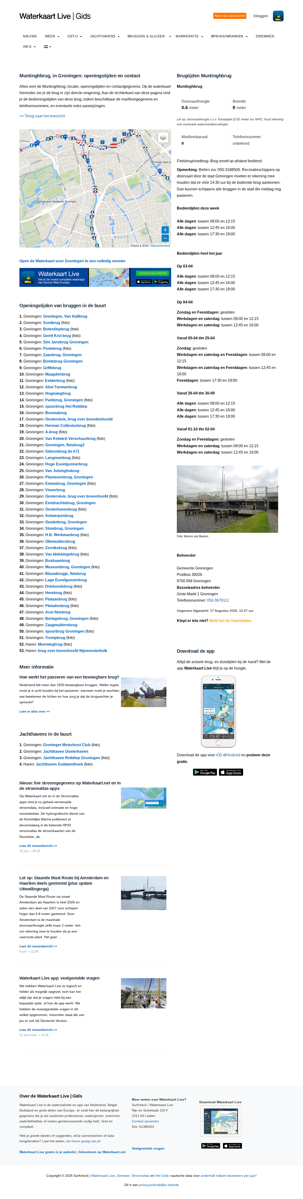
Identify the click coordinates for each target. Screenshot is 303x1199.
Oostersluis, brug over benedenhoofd (79, 419)
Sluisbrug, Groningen (64, 528)
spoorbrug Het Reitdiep (66, 406)
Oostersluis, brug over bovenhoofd (76, 496)
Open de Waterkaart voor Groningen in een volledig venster (72, 261)
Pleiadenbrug (57, 606)
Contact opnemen (145, 1121)
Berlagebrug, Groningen (67, 619)
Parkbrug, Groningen (64, 400)
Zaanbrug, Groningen (62, 355)
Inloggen (261, 16)
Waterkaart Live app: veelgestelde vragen (59, 978)
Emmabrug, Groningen (65, 483)
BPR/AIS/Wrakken (228, 36)
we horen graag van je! (83, 1141)
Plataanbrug (56, 599)
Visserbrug (55, 490)
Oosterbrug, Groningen (66, 522)
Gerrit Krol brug (57, 336)
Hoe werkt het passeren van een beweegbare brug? (69, 677)
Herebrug (53, 593)
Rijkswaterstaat (160, 245)
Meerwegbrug (50, 644)
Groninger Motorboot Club (66, 745)
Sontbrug (51, 323)
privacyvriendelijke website (159, 1185)
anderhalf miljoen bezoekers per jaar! (229, 1175)
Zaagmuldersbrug (61, 625)
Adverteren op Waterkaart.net (102, 1152)
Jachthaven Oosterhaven (65, 751)
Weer (50, 36)
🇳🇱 (46, 46)
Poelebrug (52, 348)
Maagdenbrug (57, 374)
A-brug (51, 432)
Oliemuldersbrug (60, 541)
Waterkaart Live (103, 1175)
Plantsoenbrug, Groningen (69, 477)
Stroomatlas (141, 1175)
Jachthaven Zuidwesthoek (59, 764)
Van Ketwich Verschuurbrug (70, 439)
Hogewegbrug (58, 393)
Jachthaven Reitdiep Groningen (71, 758)
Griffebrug (52, 368)
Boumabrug (56, 413)
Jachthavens (103, 36)
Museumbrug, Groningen (67, 567)
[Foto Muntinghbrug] (227, 497)
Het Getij (161, 1175)
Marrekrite (188, 36)
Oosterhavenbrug (61, 509)
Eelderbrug (55, 381)
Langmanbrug (58, 458)
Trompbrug (55, 638)
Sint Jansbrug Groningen (66, 342)
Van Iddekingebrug (62, 554)
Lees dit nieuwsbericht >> (38, 846)
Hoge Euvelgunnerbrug (66, 464)
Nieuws (30, 36)
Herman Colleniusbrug (65, 426)
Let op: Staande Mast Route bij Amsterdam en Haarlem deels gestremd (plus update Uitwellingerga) (64, 883)
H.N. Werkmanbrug (62, 535)
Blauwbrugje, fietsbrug (65, 574)
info (28, 46)
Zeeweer (123, 1175)
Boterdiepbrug (56, 329)
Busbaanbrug (57, 561)
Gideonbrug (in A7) (62, 451)
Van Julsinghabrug (62, 471)
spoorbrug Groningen (65, 631)
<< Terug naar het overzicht (42, 116)
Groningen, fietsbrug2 (65, 445)
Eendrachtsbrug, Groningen (70, 503)
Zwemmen (265, 36)
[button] (113, 145)
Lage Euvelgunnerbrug (66, 580)
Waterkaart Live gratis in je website (47, 1152)
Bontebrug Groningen (63, 361)
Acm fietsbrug (58, 612)
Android (233, 755)
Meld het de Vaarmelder (230, 621)
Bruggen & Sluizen (146, 36)
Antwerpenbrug (59, 516)
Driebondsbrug (59, 586)
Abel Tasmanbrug (61, 387)
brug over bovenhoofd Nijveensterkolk (72, 651)
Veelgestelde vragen (148, 1148)
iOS (219, 755)
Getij (73, 36)
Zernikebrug (56, 548)
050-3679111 (218, 600)
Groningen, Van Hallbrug (65, 316)
